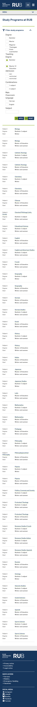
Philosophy (18, 441)
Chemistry (18, 176)
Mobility (7, 679)
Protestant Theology (21, 502)
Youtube (8, 701)
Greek (17, 321)
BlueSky (7, 696)
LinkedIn (7, 694)
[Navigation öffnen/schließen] (33, 5)
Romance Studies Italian (23, 538)
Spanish (17, 610)
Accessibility (8, 666)
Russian (17, 562)
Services (7, 676)
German (17, 298)
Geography (18, 274)
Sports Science (20, 621)
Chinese (17, 200)
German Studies (20, 309)
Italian (17, 357)
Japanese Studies (21, 381)
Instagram (8, 692)
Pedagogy (18, 429)
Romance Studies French (23, 526)
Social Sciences (20, 597)
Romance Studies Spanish (23, 550)
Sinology (18, 574)
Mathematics (19, 405)
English (17, 238)
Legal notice (8, 668)
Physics (17, 466)
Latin (16, 393)
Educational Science (21, 226)
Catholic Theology (21, 152)
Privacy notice (9, 663)
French (17, 262)
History (17, 333)
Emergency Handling (11, 681)
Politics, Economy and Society (25, 490)
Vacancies (7, 683)
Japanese (18, 369)
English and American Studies (25, 250)
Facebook (8, 699)
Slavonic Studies (20, 586)
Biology (17, 129)
